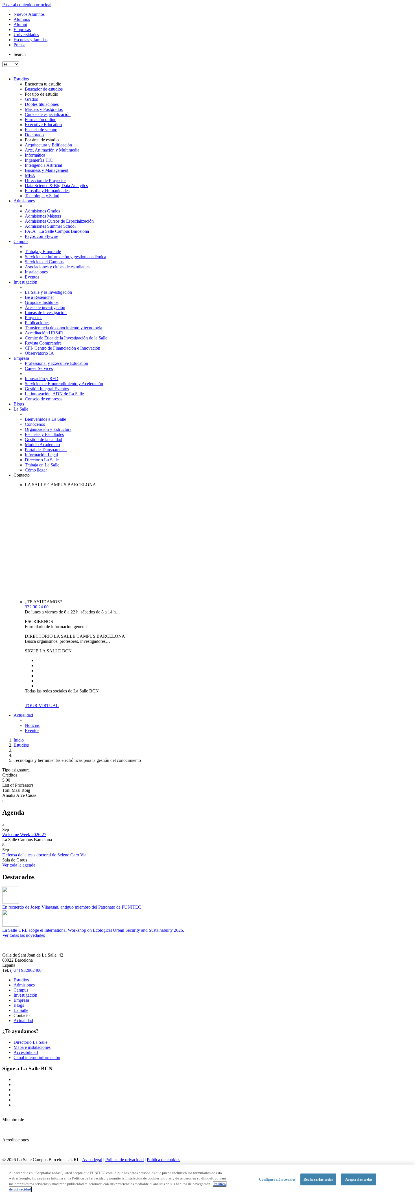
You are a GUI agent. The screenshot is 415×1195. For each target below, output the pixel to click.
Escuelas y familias (30, 39)
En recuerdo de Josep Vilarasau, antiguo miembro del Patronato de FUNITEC (71, 907)
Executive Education (43, 124)
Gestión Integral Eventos (47, 388)
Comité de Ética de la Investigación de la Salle (66, 338)
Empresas (22, 29)
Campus (21, 241)
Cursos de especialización (48, 114)
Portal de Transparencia (46, 449)
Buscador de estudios (44, 89)
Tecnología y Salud (42, 195)
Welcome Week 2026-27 (24, 834)
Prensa (19, 44)
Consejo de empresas (43, 398)
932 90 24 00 (37, 606)
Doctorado (34, 134)
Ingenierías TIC (39, 160)
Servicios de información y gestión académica (65, 256)
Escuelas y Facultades (44, 434)
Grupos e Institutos (41, 302)
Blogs (19, 404)
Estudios (21, 78)
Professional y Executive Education (56, 363)
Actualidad (23, 715)
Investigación (25, 282)
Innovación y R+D (41, 378)
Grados (31, 99)
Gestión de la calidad (43, 439)
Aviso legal (92, 1159)
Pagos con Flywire (41, 236)
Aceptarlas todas (358, 1179)
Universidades (26, 34)
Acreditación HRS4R (44, 332)
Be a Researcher (39, 297)
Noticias (32, 725)
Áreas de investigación (45, 307)
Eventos (32, 277)
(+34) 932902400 (26, 970)
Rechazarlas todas (318, 1179)
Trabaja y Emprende (43, 251)
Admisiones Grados (42, 211)
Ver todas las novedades (23, 935)
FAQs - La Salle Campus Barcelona (57, 231)
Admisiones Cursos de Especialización (59, 221)
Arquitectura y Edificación (48, 144)
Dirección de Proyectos (45, 180)
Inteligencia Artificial (43, 165)
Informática (35, 155)
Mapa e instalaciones (32, 1047)
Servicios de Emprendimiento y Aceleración (64, 383)
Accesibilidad (26, 1052)
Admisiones (24, 200)
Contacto (22, 475)
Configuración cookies (277, 1179)
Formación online (40, 119)
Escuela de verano (41, 129)
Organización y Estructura (48, 429)
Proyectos (33, 317)
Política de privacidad (124, 1159)
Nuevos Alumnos (29, 14)
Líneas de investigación (46, 312)
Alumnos (22, 19)
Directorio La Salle (42, 459)
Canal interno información (37, 1057)
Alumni (20, 24)
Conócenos (35, 424)
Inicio (19, 740)
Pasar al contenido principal (26, 4)
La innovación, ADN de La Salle (54, 393)
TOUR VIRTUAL (42, 705)
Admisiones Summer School (50, 226)
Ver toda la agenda (18, 865)
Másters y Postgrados (44, 109)
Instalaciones (36, 271)
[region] (207, 1180)
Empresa (21, 358)
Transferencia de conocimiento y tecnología (63, 327)
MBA (30, 175)
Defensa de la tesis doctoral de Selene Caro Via (44, 854)
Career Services (39, 368)
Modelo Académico (42, 444)
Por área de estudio (42, 139)
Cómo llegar (36, 470)
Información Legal (41, 454)
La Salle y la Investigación (48, 292)
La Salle (21, 409)
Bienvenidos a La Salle (45, 419)
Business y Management (46, 170)
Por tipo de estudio (41, 94)
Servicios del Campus (44, 261)
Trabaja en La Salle (42, 464)
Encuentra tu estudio (43, 84)
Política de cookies (163, 1159)
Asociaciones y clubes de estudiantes (57, 266)
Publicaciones (37, 322)
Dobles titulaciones (42, 104)
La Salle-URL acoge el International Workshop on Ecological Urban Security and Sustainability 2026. (93, 930)
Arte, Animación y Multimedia (52, 150)
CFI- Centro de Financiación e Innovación (62, 348)
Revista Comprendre (43, 343)
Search (20, 54)
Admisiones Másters (43, 216)
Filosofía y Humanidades (47, 190)
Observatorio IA (39, 353)
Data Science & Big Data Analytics (56, 185)
